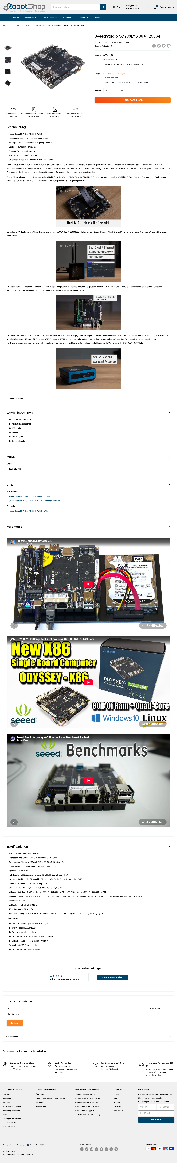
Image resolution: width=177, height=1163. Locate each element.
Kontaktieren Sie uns (11, 1122)
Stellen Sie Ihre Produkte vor (87, 1106)
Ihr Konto (6, 1094)
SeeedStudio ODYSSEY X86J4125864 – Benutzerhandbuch (34, 501)
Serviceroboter (30, 18)
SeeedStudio (101, 43)
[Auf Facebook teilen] (154, 46)
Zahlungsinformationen (12, 1118)
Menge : (98, 90)
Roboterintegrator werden (85, 1094)
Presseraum (41, 1106)
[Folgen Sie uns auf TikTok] (106, 1149)
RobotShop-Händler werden (86, 1102)
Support (96, 18)
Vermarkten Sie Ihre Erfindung (87, 1114)
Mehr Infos (13, 116)
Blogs (116, 1098)
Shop (13, 18)
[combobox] (75, 7)
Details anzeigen (34, 116)
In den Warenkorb (132, 100)
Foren (116, 1094)
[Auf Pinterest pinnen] (159, 46)
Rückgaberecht (12, 1036)
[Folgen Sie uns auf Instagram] (91, 1149)
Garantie (6, 1114)
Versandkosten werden (113, 64)
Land (9, 1008)
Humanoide (49, 18)
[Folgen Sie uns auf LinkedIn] (111, 1149)
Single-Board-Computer (42, 25)
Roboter (16, 25)
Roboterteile (26, 25)
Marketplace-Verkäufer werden (88, 1098)
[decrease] (106, 90)
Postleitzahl (155, 1008)
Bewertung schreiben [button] (112, 977)
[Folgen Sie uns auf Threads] (116, 1149)
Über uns (40, 1094)
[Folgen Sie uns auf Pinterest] (96, 1149)
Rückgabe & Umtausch (12, 1106)
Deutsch (40, 1145)
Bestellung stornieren (11, 1110)
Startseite (6, 25)
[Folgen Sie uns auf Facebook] (82, 1149)
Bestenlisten (119, 1110)
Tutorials (117, 1106)
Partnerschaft (67, 18)
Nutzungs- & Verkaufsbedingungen (50, 1098)
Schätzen (14, 1023)
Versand (6, 1102)
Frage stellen (54, 116)
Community (83, 18)
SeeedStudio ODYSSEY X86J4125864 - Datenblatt (30, 496)
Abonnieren (156, 1120)
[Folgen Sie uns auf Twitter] (86, 1149)
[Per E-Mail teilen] (169, 46)
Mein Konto (131, 8)
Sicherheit (40, 1102)
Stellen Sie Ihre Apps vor (85, 1110)
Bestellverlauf (8, 1098)
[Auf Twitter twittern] (164, 46)
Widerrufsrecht (9, 1126)
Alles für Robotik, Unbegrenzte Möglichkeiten (19, 1154)
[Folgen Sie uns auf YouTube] (101, 1149)
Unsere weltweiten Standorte (13, 1145)
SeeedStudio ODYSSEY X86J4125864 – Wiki (28, 511)
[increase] (122, 90)
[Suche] (103, 7)
